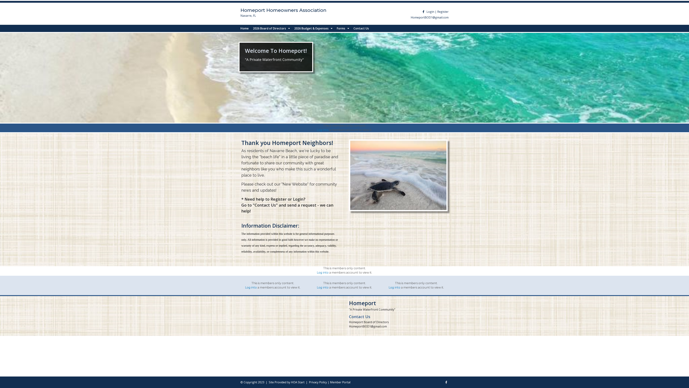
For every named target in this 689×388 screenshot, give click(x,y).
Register (443, 12)
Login (430, 12)
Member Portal (340, 382)
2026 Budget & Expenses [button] (311, 28)
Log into (323, 130)
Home (244, 28)
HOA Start (297, 382)
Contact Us (361, 28)
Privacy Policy (318, 382)
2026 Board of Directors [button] (270, 28)
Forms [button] (341, 28)
